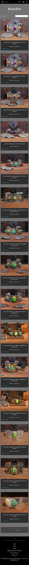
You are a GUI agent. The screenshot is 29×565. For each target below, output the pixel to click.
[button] (19, 2)
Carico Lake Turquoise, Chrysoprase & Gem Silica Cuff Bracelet (14, 244)
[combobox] (21, 16)
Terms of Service (14, 553)
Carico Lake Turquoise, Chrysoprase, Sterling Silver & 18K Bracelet (14, 278)
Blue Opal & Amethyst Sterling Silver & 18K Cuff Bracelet (14, 176)
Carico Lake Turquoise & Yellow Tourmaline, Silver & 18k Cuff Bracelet (14, 210)
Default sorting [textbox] (22, 16)
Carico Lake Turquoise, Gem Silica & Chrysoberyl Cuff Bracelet (14, 312)
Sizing (14, 548)
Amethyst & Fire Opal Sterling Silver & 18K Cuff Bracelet (14, 43)
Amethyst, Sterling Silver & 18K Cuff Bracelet (14, 144)
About (14, 544)
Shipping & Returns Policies (14, 550)
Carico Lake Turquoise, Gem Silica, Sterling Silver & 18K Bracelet (14, 346)
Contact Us (14, 555)
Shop (14, 546)
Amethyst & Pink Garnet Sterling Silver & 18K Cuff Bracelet (14, 110)
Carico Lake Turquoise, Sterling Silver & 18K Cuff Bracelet (14, 413)
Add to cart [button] (5, 48)
